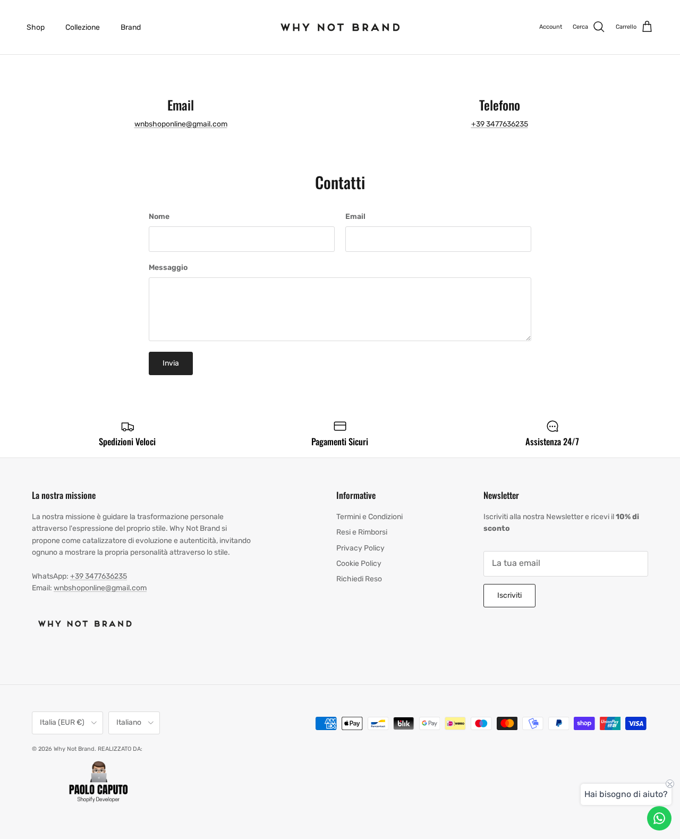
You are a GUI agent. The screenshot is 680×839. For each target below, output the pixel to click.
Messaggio (168, 267)
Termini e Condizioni (369, 516)
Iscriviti (509, 595)
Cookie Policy (358, 563)
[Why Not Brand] (340, 27)
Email (355, 216)
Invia (171, 363)
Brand (131, 27)
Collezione (82, 27)
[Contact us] (659, 818)
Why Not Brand (74, 748)
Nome (159, 216)
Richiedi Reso (359, 578)
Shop (36, 27)
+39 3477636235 (499, 124)
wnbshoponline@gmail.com (180, 124)
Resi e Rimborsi (361, 532)
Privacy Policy (360, 548)
